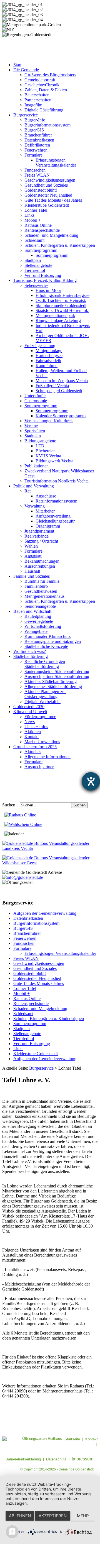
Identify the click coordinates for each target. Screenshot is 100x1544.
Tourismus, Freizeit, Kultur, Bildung (45, 280)
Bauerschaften (36, 94)
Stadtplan (32, 260)
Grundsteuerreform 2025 (35, 746)
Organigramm (48, 526)
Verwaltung (34, 506)
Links (29, 215)
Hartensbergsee (49, 355)
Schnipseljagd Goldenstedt (59, 390)
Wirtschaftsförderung (42, 626)
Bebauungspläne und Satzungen (52, 641)
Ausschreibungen (39, 566)
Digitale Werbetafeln (42, 701)
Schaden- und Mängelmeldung (51, 235)
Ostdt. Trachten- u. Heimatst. (61, 300)
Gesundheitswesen (40, 591)
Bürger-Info (34, 120)
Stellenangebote (38, 265)
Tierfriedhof (34, 270)
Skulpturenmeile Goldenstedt (61, 305)
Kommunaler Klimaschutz (47, 636)
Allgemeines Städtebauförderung (53, 686)
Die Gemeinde (26, 69)
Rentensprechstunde (42, 230)
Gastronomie (35, 400)
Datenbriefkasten (39, 140)
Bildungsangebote (40, 440)
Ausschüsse (46, 496)
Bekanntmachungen (41, 561)
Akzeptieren (53, 1515)
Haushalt (32, 571)
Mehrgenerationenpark (55, 315)
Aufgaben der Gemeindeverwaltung (44, 913)
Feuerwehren (36, 150)
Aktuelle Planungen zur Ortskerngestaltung (45, 694)
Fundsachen (35, 170)
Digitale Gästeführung (43, 110)
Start (17, 64)
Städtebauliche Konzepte (46, 646)
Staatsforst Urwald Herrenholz (62, 310)
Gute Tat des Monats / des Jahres (53, 200)
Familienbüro (36, 586)
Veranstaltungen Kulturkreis (48, 420)
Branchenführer (38, 135)
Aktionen (32, 731)
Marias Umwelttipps (42, 741)
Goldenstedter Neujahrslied (48, 195)
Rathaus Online (38, 225)
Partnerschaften (37, 99)
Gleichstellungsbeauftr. (56, 521)
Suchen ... (11, 805)
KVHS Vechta (48, 455)
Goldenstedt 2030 (28, 706)
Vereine (31, 425)
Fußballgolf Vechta (52, 385)
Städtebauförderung (30, 656)
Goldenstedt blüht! (40, 190)
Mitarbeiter (45, 511)
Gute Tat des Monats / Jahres (38, 983)
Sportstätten (34, 430)
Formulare (33, 155)
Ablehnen (20, 1515)
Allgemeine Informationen (47, 756)
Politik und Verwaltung (33, 486)
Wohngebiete (36, 631)
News (29, 721)
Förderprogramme (40, 716)
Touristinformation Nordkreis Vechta (56, 481)
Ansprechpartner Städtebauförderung (56, 676)
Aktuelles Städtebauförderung (50, 681)
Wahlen (31, 546)
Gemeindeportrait (39, 79)
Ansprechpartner (39, 766)
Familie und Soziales (31, 576)
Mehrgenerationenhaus (44, 596)
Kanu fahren (47, 365)
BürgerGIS (34, 130)
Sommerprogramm (40, 250)
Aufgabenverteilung (53, 516)
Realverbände (36, 536)
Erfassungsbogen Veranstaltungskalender (56, 162)
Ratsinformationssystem (56, 501)
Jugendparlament (39, 531)
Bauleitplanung (37, 616)
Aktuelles (32, 751)
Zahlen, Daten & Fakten (45, 89)
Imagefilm (33, 105)
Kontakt (31, 736)
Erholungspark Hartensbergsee (62, 295)
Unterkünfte (35, 395)
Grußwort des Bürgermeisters (50, 74)
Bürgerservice (25, 115)
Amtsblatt (32, 556)
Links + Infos (36, 726)
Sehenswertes (36, 285)
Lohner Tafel (35, 210)
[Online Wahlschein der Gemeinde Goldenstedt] (23, 824)
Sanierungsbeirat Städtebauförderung (56, 671)
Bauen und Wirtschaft (32, 611)
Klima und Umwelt (30, 711)
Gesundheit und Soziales (46, 185)
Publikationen (36, 466)
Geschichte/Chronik (41, 84)
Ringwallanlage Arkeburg (58, 320)
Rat (27, 491)
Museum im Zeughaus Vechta (62, 380)
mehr (83, 1515)
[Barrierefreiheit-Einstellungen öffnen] (91, 781)
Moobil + (32, 220)
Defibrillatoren (37, 145)
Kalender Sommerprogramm (61, 415)
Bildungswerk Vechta (54, 460)
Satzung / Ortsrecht (41, 541)
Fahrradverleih (48, 360)
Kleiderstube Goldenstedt (46, 205)
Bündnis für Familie (41, 581)
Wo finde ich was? (29, 651)
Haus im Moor (48, 290)
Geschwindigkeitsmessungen (49, 180)
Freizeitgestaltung (39, 345)
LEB (40, 445)
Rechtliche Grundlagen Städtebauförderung (44, 664)
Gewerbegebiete (38, 621)
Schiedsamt (34, 240)
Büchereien (46, 450)
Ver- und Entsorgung (42, 275)
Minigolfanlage (49, 350)
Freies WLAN (37, 175)
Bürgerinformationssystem (47, 125)
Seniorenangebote (40, 606)
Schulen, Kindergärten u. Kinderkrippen (59, 245)
